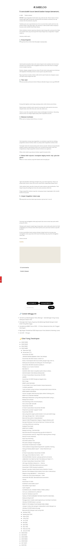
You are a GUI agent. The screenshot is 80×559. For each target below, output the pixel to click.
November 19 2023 (27, 406)
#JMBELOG (40, 7)
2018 (22, 541)
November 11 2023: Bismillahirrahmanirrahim (35, 465)
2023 (22, 348)
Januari (25, 531)
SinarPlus (22, 241)
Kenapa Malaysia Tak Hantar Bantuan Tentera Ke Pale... (38, 422)
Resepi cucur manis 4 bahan (30, 367)
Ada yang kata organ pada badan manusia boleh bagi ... (39, 414)
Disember (26, 350)
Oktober (25, 512)
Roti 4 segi (25, 381)
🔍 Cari (51, 307)
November (26, 352)
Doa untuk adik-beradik (29, 404)
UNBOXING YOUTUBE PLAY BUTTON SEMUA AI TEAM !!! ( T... (38, 459)
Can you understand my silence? (32, 492)
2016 (22, 545)
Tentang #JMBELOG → (46, 303)
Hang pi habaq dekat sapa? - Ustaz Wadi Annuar (36, 449)
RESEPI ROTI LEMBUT (27, 428)
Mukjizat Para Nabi (27, 426)
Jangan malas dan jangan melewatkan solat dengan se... (39, 506)
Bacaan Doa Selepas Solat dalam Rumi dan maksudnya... (39, 471)
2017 (22, 543)
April (24, 524)
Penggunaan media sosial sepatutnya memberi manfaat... (39, 500)
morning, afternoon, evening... (30, 424)
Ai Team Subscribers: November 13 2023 (33, 453)
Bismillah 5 (25, 369)
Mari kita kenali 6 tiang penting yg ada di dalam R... (37, 432)
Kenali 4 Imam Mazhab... (29, 436)
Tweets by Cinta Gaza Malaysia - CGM (33, 475)
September (26, 514)
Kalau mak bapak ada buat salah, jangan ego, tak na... (38, 361)
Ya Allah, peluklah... (27, 387)
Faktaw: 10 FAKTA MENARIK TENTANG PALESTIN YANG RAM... (38, 496)
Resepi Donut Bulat (27, 399)
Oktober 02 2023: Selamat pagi (31, 508)
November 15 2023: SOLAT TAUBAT (31, 445)
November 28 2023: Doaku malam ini (33, 358)
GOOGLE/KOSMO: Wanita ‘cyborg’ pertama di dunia (37, 457)
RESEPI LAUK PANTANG (28, 383)
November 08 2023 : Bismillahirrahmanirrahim (35, 477)
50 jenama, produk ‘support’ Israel (32, 410)
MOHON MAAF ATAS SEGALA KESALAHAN (33, 373)
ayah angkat (26, 488)
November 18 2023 (27, 412)
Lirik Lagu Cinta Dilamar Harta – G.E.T (32, 455)
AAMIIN (24, 377)
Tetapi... (24, 479)
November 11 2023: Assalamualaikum (33, 467)
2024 (22, 346)
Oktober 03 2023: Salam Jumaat (31, 502)
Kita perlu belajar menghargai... (31, 442)
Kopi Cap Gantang (27, 438)
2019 (22, 539)
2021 (22, 535)
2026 (22, 342)
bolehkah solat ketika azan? (30, 483)
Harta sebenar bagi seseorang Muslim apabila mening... (38, 447)
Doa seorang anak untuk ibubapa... (32, 401)
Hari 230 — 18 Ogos (25, 333)
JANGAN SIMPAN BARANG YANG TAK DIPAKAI (34, 356)
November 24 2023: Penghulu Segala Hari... (34, 379)
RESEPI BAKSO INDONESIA (29, 391)
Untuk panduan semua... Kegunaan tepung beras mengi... (39, 434)
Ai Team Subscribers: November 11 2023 (33, 461)
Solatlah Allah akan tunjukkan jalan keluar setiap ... (37, 371)
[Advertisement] (40, 255)
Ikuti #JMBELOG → (32, 303)
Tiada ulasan (28, 15)
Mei (24, 522)
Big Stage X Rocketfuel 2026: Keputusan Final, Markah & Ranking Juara (40, 330)
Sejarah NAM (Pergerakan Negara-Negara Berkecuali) (38, 420)
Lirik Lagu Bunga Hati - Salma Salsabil (33, 416)
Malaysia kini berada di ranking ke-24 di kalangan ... (37, 363)
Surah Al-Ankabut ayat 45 (30, 494)
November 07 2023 (27, 481)
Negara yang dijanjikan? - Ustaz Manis (33, 473)
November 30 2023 (27, 354)
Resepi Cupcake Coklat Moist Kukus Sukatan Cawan (37, 469)
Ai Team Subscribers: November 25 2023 (33, 375)
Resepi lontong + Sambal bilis (30, 430)
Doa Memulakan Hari (28, 440)
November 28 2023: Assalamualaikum (33, 365)
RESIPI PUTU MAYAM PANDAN (30, 395)
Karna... (24, 451)
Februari (25, 529)
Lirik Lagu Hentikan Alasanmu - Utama (33, 463)
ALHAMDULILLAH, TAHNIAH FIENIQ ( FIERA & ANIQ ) (35, 490)
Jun (24, 520)
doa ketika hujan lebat (29, 486)
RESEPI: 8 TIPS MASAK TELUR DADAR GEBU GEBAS (35, 504)
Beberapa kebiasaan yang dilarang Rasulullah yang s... (38, 397)
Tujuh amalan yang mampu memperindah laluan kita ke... (39, 389)
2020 (22, 537)
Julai (24, 518)
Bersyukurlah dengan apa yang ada (33, 510)
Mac (24, 526)
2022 (22, 533)
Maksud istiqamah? (28, 498)
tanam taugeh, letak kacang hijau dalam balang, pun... (38, 393)
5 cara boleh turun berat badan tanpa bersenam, (39, 11)
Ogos (24, 516)
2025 (22, 344)
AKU (22, 15)
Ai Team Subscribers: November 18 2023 (33, 408)
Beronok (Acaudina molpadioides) (32, 418)
